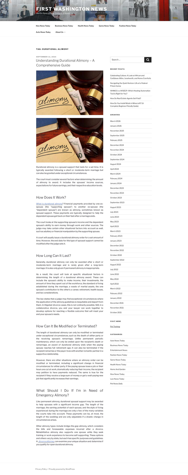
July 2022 (114, 269)
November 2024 (117, 150)
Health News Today (86, 26)
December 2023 (117, 188)
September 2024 (117, 159)
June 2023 (114, 217)
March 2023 (115, 231)
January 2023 (115, 241)
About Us (59, 32)
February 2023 (116, 236)
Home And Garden (117, 369)
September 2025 (117, 135)
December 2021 (117, 303)
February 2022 (116, 293)
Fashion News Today (127, 26)
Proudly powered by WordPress (62, 469)
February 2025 (116, 140)
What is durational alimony (49, 204)
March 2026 (115, 121)
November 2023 (117, 193)
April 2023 (114, 226)
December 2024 (117, 145)
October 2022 (116, 255)
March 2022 (115, 288)
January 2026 (115, 126)
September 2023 (117, 202)
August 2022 (115, 264)
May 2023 (114, 221)
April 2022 (114, 284)
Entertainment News (118, 350)
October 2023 (116, 198)
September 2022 (117, 260)
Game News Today (106, 26)
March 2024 (115, 174)
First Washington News (71, 9)
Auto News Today (43, 32)
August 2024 (115, 164)
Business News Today (64, 26)
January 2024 (115, 183)
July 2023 (114, 212)
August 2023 (115, 207)
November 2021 (117, 308)
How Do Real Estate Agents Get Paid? (125, 98)
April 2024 (114, 169)
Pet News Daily (116, 383)
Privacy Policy (41, 469)
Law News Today (117, 379)
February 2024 (116, 178)
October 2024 (116, 155)
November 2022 (117, 250)
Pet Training (115, 326)
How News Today (43, 26)
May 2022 (114, 279)
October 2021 (116, 312)
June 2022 (114, 274)
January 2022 (115, 298)
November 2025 (117, 131)
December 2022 (117, 245)
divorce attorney (46, 441)
